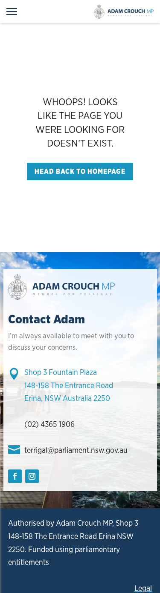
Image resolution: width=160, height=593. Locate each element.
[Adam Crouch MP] (124, 11)
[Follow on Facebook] (15, 476)
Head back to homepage (80, 171)
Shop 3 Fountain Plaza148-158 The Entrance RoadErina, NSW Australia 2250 (68, 385)
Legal (143, 588)
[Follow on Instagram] (32, 476)
